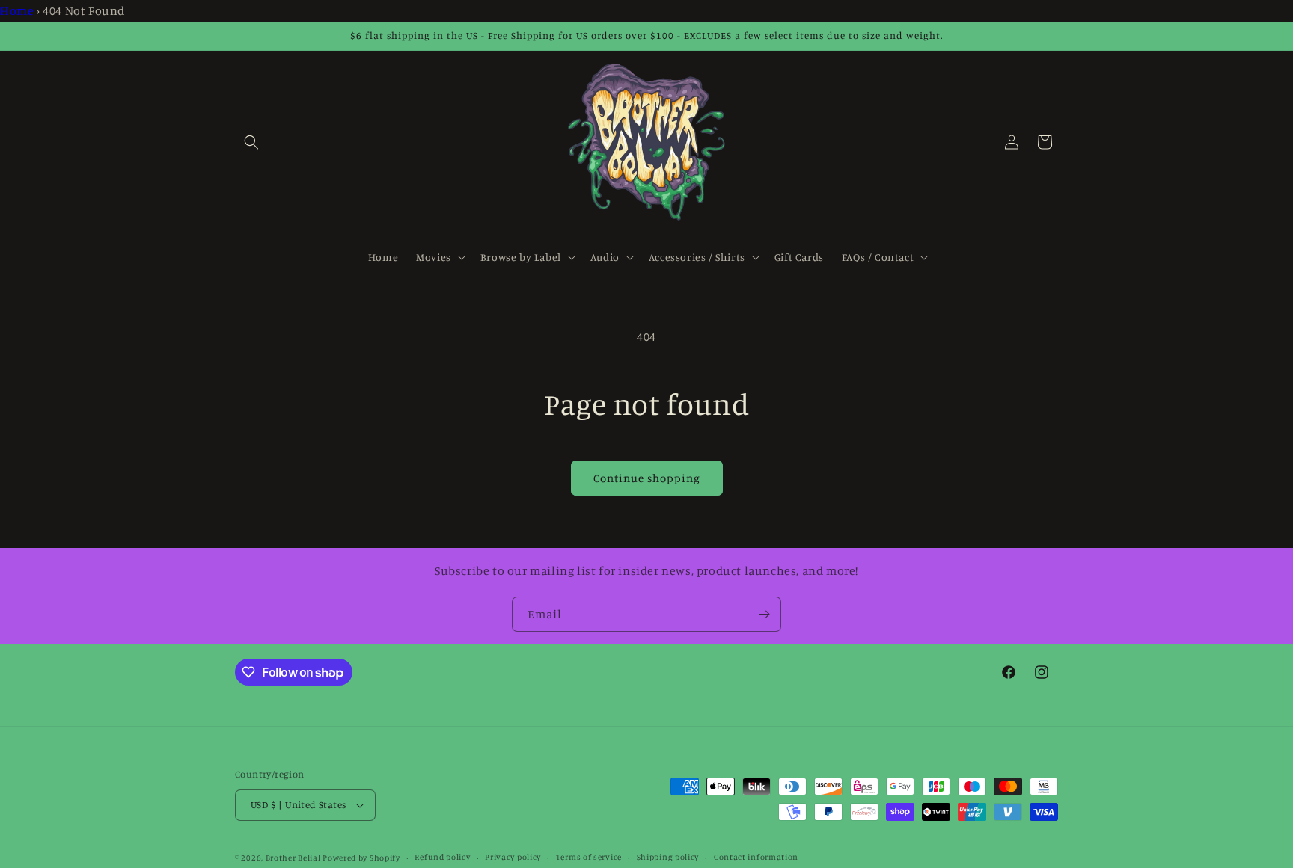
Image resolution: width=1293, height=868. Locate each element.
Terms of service (589, 857)
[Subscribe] (764, 614)
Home (17, 10)
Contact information (756, 857)
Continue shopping (646, 478)
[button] (251, 142)
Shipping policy (668, 857)
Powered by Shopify (361, 857)
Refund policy (442, 857)
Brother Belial (293, 857)
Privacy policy (513, 857)
